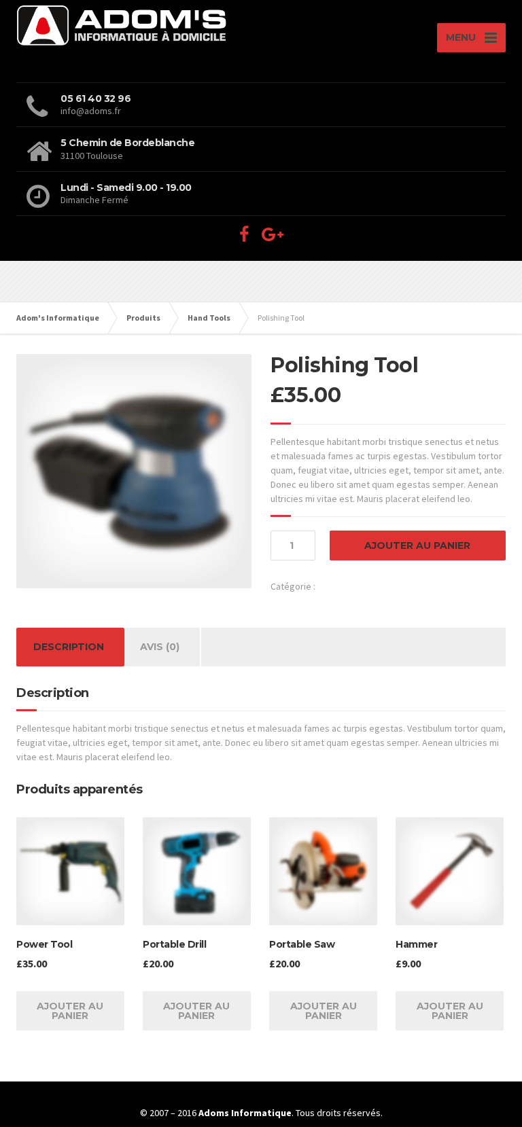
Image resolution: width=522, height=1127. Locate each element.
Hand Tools (339, 586)
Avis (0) (159, 647)
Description (68, 647)
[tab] (68, 647)
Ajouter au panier (417, 545)
